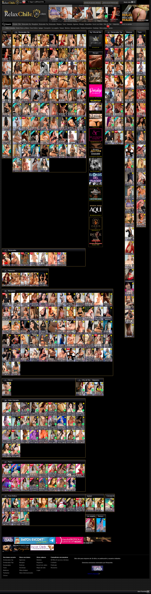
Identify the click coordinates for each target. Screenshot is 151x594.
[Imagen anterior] (50, 12)
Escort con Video (98, 24)
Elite (19, 24)
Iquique (41, 28)
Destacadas (52, 24)
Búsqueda (8, 24)
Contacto (54, 562)
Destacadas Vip (26, 24)
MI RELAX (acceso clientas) (92, 2)
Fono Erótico (34, 28)
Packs (10, 462)
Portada (15, 24)
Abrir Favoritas (142, 591)
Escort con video (42, 565)
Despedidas (88, 24)
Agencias (75, 24)
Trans (64, 24)
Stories (110, 28)
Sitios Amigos (23, 570)
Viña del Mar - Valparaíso (111, 24)
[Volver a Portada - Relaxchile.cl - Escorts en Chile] (12, 2)
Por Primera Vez (60, 6)
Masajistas (35, 24)
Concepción (47, 28)
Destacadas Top (43, 24)
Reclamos (54, 568)
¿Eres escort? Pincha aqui (110, 2)
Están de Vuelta (84, 6)
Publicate (54, 565)
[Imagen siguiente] (118, 12)
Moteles (39, 560)
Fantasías (69, 24)
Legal (38, 570)
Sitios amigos (103, 28)
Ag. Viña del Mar (95, 32)
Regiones (40, 562)
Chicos (10, 380)
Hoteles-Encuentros (86, 28)
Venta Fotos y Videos (22, 28)
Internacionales (75, 28)
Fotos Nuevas (108, 6)
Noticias (67, 28)
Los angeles (55, 28)
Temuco (62, 28)
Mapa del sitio (41, 568)
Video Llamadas (10, 28)
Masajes (81, 24)
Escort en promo (127, 24)
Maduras (59, 24)
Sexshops (96, 28)
